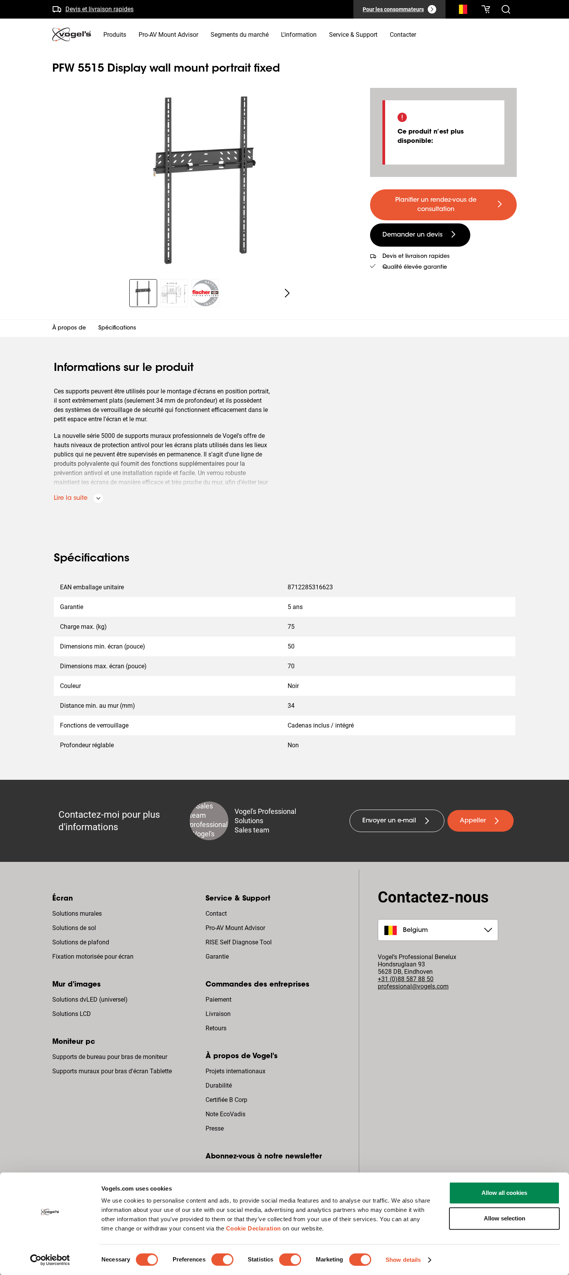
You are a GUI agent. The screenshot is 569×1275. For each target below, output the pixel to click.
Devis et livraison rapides (99, 9)
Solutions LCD (71, 1014)
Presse (215, 1128)
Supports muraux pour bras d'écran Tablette (112, 1071)
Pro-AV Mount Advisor (235, 928)
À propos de (69, 328)
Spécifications (117, 328)
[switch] (222, 1259)
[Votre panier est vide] (485, 9)
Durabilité (219, 1085)
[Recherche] (461, 11)
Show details (403, 1259)
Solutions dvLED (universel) (90, 999)
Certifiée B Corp (226, 1099)
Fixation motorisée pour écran (93, 956)
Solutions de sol (74, 928)
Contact (216, 913)
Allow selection (504, 1218)
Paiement (218, 999)
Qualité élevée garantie (414, 267)
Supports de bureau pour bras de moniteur (109, 1056)
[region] (205, 179)
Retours (216, 1028)
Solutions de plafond (80, 942)
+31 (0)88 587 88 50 (406, 979)
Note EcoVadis (225, 1114)
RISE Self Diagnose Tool (239, 942)
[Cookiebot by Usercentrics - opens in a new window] (50, 1260)
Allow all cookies (504, 1192)
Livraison (218, 1014)
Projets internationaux (236, 1071)
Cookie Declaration (253, 1228)
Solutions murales (77, 913)
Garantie (217, 956)
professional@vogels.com (413, 986)
